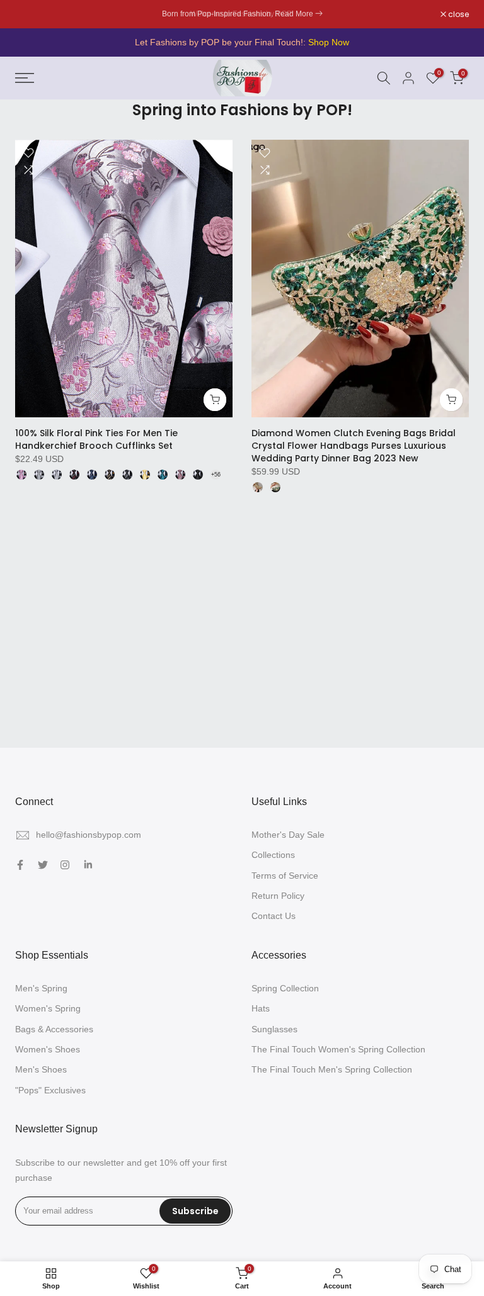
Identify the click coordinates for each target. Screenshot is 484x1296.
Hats (260, 1008)
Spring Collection (285, 988)
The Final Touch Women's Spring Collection (338, 1049)
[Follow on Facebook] (20, 864)
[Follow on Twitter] (43, 864)
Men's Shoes (41, 1069)
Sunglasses (274, 1029)
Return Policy (277, 896)
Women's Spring (48, 1008)
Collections (273, 855)
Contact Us (273, 916)
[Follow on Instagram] (64, 864)
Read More (294, 13)
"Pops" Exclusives (50, 1090)
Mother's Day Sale (288, 835)
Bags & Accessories (54, 1029)
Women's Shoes (47, 1049)
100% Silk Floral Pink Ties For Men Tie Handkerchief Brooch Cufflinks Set (96, 439)
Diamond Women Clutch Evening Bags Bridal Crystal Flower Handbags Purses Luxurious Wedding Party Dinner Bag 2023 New (353, 446)
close (32, 14)
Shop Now (328, 42)
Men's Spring (41, 988)
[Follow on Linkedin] (88, 864)
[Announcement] (242, 14)
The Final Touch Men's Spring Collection (331, 1069)
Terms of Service (284, 876)
